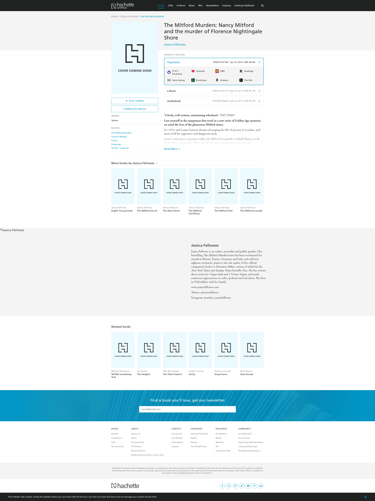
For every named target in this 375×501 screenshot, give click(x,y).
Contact (176, 429)
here (154, 497)
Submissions (177, 442)
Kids (113, 442)
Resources (221, 429)
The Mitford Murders (121, 133)
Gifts (170, 5)
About (134, 429)
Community (244, 429)
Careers (175, 447)
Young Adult (117, 447)
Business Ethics (138, 451)
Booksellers (221, 434)
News (192, 5)
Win (200, 5)
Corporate (196, 429)
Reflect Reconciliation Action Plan (147, 455)
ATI (217, 447)
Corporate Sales (223, 451)
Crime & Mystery (119, 136)
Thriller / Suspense (120, 148)
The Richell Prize (199, 447)
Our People (177, 438)
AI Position (136, 447)
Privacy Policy (137, 442)
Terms (134, 438)
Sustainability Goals (247, 447)
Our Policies (244, 438)
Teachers (220, 442)
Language (116, 144)
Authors (181, 5)
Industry (226, 5)
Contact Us (177, 434)
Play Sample (136, 100)
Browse (114, 434)
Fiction (114, 140)
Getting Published (244, 5)
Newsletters (212, 5)
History (194, 442)
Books (161, 5)
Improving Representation (251, 442)
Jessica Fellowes (175, 44)
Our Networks (245, 434)
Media (219, 438)
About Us (135, 434)
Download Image (135, 109)
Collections (116, 438)
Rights (194, 438)
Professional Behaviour (249, 451)
